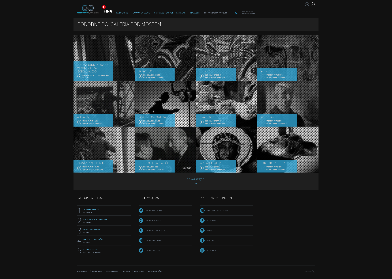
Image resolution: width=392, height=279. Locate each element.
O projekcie (82, 271)
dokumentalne (141, 12)
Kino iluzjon (213, 240)
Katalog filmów (155, 271)
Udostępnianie (112, 271)
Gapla (209, 230)
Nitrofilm (211, 250)
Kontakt (126, 271)
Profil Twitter (152, 250)
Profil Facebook (153, 210)
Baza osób (138, 271)
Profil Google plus (155, 230)
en (307, 4)
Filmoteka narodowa (217, 210)
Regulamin (97, 271)
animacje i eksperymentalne (169, 12)
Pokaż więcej (196, 179)
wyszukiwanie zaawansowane (248, 12)
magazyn (195, 12)
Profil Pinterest (153, 220)
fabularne (122, 12)
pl (313, 4)
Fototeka (211, 220)
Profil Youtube (153, 240)
